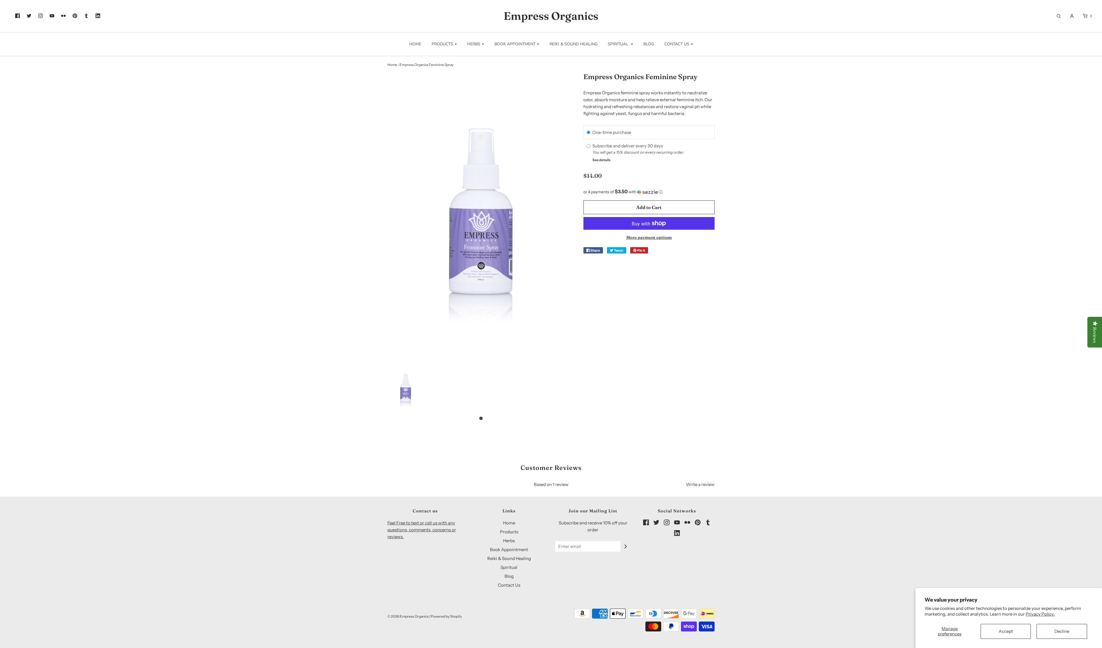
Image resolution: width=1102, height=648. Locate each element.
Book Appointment (509, 549)
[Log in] (1069, 16)
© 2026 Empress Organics (408, 616)
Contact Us (509, 585)
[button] (406, 388)
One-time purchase (611, 132)
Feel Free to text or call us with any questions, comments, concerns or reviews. (421, 529)
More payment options (649, 237)
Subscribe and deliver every (619, 146)
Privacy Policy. (1040, 614)
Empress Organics (551, 16)
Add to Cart (648, 207)
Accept (1006, 631)
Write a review (700, 484)
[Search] (1055, 16)
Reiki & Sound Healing (573, 44)
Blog (648, 44)
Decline (1061, 631)
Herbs (509, 540)
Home (415, 44)
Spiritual (508, 567)
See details (601, 160)
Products (509, 531)
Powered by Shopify (446, 616)
